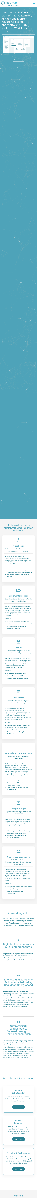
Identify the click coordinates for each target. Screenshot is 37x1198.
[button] (34, 3)
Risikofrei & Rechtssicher (18, 1153)
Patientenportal (13, 5)
